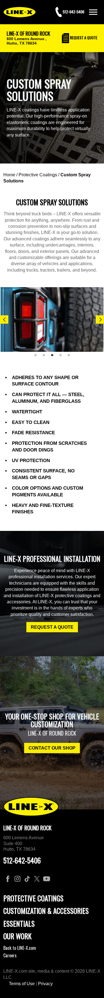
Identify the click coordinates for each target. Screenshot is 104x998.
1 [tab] (37, 357)
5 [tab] (70, 357)
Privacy (45, 983)
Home (9, 174)
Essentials (19, 923)
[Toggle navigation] (93, 12)
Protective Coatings (38, 174)
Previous (4, 319)
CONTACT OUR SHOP (52, 748)
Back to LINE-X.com (19, 948)
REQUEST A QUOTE (52, 627)
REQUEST (83, 37)
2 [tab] (46, 357)
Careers (10, 955)
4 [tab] (62, 357)
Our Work (17, 936)
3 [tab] (54, 357)
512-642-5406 (22, 860)
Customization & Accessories (46, 911)
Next (100, 319)
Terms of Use (22, 983)
